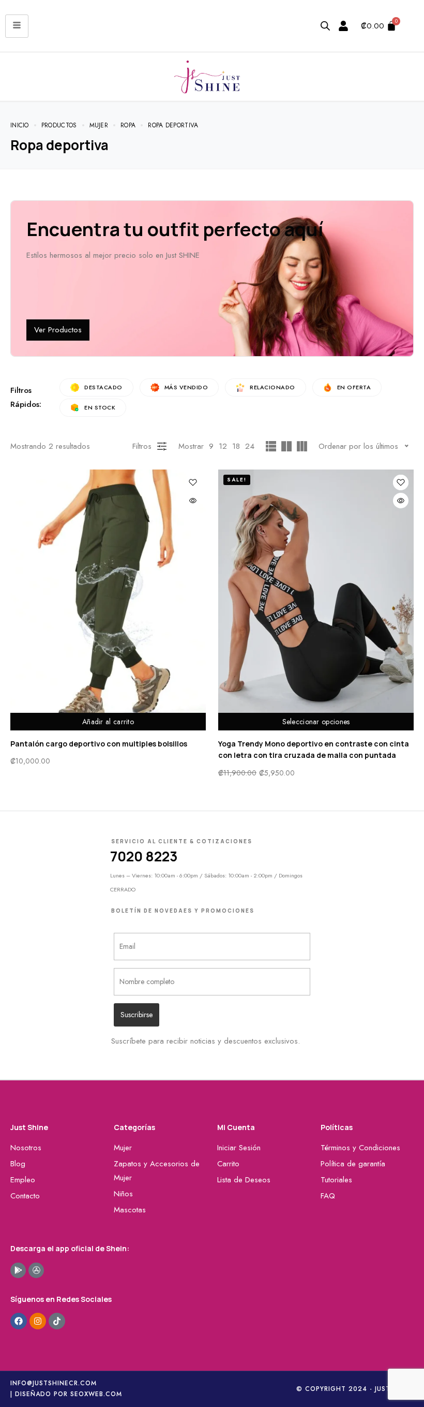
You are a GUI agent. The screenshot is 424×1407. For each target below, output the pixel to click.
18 (236, 446)
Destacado (103, 387)
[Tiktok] (57, 1321)
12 (223, 446)
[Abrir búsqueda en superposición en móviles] (325, 26)
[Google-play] (18, 1270)
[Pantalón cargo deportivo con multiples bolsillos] (108, 600)
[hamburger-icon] (16, 26)
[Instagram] (37, 1321)
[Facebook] (18, 1321)
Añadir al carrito (108, 721)
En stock (99, 407)
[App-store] (36, 1270)
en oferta (354, 387)
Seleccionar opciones (316, 721)
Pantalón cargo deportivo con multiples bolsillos (98, 744)
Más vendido (186, 387)
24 (249, 446)
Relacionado (272, 387)
